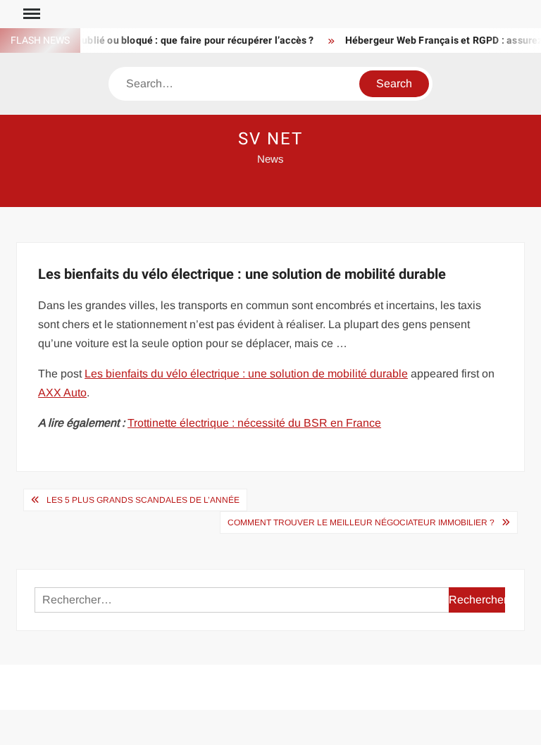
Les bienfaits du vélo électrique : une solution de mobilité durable (246, 374)
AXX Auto (62, 393)
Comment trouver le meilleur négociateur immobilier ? (361, 522)
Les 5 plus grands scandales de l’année (143, 500)
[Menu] (30, 14)
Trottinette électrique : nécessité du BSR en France (254, 423)
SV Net (270, 139)
